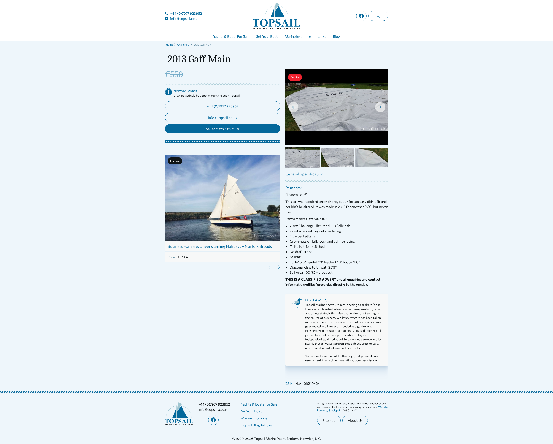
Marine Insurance (298, 36)
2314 (289, 383)
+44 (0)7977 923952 (186, 13)
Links (322, 36)
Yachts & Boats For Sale (231, 36)
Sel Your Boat (251, 411)
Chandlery (183, 44)
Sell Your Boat (267, 36)
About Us (355, 420)
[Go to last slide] (293, 107)
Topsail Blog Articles (256, 425)
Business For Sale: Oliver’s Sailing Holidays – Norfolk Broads (220, 246)
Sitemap (329, 420)
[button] (302, 157)
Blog (336, 36)
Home (169, 44)
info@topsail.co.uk (185, 18)
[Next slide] (380, 107)
